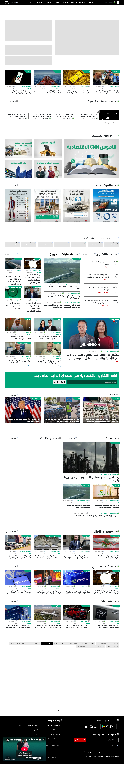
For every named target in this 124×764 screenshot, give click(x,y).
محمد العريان (37, 287)
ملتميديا (107, 351)
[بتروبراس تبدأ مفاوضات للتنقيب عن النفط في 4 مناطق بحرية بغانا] (106, 491)
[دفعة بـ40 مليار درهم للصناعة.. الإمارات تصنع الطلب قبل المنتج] (18, 324)
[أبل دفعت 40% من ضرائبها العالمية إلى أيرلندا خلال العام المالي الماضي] (32, 263)
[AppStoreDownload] (91, 726)
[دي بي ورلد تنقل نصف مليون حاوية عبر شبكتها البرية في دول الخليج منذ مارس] (18, 612)
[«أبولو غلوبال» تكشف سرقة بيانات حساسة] (13, 292)
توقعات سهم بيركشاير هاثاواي (96, 646)
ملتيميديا (41, 2)
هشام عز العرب (115, 319)
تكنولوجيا (65, 2)
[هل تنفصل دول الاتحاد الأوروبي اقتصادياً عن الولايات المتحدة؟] (47, 348)
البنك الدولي (116, 536)
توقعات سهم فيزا (81, 646)
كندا (20, 259)
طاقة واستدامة (66, 284)
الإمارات (29, 319)
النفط (58, 71)
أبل (40, 259)
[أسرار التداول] (48, 148)
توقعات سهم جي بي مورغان (17, 643)
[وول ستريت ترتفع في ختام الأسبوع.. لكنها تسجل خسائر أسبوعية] (106, 77)
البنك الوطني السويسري (54, 536)
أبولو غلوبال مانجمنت (16, 287)
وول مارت (77, 398)
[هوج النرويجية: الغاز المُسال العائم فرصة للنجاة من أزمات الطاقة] (18, 348)
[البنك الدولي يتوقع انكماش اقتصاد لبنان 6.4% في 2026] (106, 542)
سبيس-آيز (57, 571)
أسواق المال (81, 2)
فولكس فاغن (27, 536)
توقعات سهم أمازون (72, 643)
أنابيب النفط (77, 259)
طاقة (72, 2)
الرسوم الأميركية (36, 398)
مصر (59, 319)
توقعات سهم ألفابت (59, 643)
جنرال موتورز (87, 606)
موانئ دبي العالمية (26, 606)
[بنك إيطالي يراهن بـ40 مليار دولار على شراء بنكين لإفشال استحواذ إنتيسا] (76, 542)
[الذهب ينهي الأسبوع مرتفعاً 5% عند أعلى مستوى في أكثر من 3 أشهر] (76, 77)
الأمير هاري (116, 398)
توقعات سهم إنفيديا (102, 643)
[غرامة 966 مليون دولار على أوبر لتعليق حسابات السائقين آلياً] (106, 612)
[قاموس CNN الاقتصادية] (91, 158)
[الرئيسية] (110, 2)
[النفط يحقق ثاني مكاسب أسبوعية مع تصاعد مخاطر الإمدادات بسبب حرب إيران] (47, 77)
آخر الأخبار (90, 2)
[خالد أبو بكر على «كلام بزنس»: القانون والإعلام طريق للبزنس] (47, 324)
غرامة (117, 606)
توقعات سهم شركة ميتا (34, 643)
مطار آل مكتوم (56, 606)
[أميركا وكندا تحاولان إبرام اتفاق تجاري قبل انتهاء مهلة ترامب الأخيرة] (13, 263)
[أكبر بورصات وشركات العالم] (18, 148)
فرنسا (58, 343)
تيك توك (29, 71)
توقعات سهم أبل (113, 643)
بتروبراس (117, 485)
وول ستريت (116, 71)
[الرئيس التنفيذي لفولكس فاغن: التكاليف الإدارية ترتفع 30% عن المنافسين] (18, 542)
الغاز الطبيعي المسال (25, 343)
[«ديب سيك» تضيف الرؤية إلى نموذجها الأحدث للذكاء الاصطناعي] (18, 577)
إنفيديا (88, 571)
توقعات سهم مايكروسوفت (87, 643)
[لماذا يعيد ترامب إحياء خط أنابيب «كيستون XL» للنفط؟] (62, 270)
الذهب (88, 71)
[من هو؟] (48, 169)
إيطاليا (88, 536)
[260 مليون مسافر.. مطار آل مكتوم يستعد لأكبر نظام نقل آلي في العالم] (47, 612)
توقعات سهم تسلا (47, 643)
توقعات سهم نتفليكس (112, 646)
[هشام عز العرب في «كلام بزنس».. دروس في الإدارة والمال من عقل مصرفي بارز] (91, 333)
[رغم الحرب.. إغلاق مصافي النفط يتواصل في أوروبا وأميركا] (91, 457)
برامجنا (48, 2)
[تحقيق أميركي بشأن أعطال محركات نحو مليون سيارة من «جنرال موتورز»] (76, 612)
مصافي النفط (115, 443)
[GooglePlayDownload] (108, 726)
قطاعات (56, 2)
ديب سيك (28, 571)
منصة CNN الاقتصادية (51, 758)
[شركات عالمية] (18, 169)
